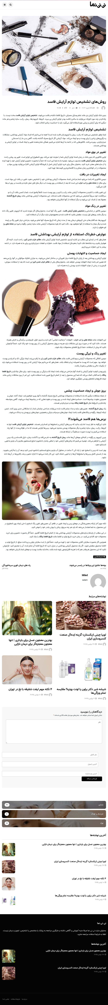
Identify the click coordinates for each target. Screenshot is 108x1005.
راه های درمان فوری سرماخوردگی (16, 566)
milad (92, 108)
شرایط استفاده (94, 934)
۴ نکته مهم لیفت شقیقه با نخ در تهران (30, 689)
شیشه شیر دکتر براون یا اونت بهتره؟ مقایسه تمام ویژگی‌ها (81, 691)
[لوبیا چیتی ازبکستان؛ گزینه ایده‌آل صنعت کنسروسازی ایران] (81, 615)
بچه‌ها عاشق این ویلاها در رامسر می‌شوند (87, 566)
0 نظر (73, 108)
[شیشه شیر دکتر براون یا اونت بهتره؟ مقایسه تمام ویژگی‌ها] (81, 669)
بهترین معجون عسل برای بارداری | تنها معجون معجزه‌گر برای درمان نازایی (30, 642)
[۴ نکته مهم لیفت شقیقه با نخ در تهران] (27, 669)
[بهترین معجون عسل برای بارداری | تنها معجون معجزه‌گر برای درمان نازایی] (27, 618)
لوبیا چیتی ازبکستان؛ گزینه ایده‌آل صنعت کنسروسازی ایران (83, 637)
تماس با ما (6, 999)
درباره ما (24, 999)
